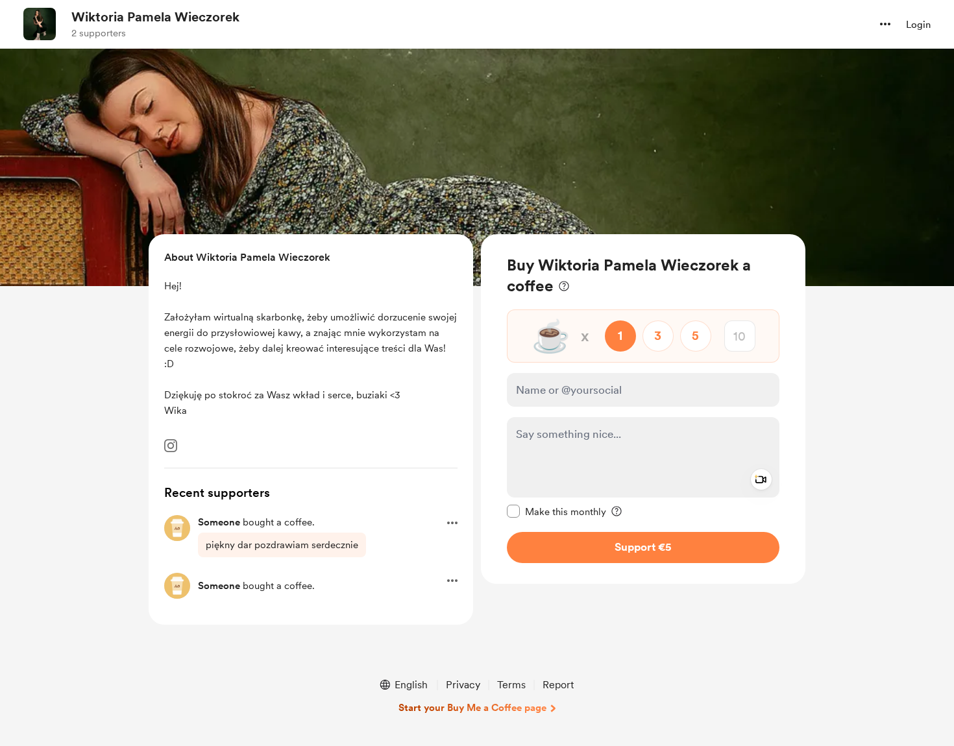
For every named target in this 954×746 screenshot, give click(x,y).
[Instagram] (170, 445)
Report (558, 685)
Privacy (463, 685)
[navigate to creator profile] (39, 24)
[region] (643, 409)
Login (918, 24)
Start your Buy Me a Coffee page (472, 708)
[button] (885, 24)
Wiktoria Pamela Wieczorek (155, 17)
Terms (511, 685)
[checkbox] (556, 511)
